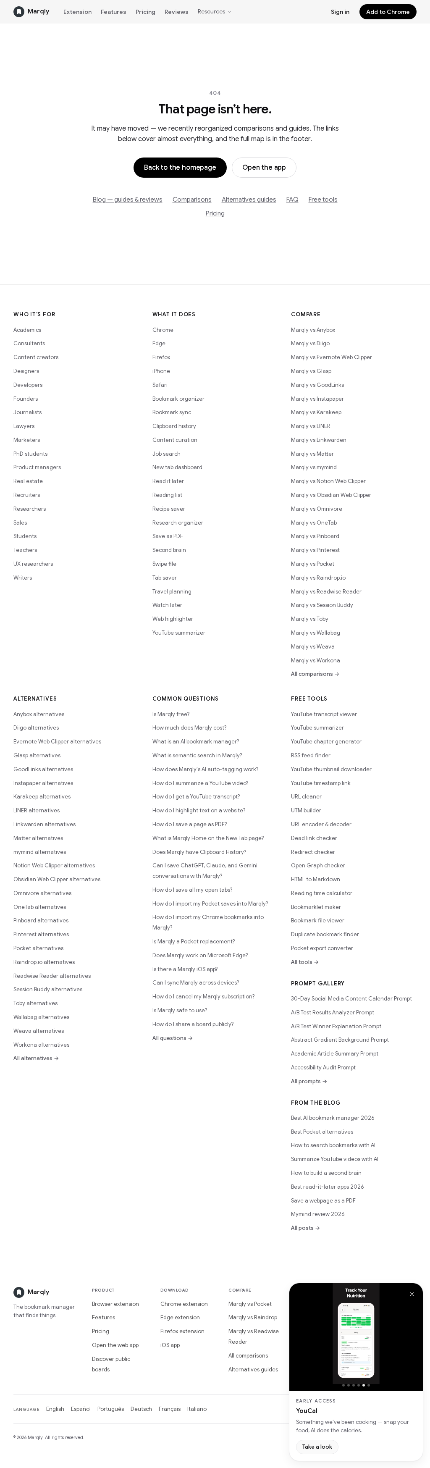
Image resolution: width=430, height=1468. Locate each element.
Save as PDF (167, 536)
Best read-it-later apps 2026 (327, 1186)
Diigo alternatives (36, 727)
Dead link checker (314, 838)
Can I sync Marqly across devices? (195, 982)
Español (81, 1409)
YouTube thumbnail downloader (331, 769)
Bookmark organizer (178, 398)
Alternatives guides (249, 199)
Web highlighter (172, 618)
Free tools (323, 199)
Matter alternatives (38, 838)
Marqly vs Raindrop (252, 1317)
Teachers (25, 550)
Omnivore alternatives (42, 893)
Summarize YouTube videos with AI (334, 1159)
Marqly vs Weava (313, 646)
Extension (77, 12)
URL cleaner (306, 796)
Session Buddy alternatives (47, 989)
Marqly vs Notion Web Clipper (328, 481)
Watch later (167, 605)
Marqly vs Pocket (312, 563)
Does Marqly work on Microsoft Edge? (200, 955)
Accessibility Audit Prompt (323, 1067)
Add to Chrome (388, 12)
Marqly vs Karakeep (316, 412)
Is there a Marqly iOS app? (185, 969)
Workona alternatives (41, 1044)
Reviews (177, 12)
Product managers (37, 467)
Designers (26, 371)
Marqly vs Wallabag (315, 632)
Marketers (26, 440)
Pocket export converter (322, 948)
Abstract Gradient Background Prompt (340, 1039)
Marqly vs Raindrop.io (318, 577)
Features (113, 12)
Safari (160, 385)
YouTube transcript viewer (324, 714)
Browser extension (115, 1304)
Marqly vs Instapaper (317, 398)
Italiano (197, 1409)
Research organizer (177, 522)
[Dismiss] (412, 1294)
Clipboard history (174, 426)
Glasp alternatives (36, 755)
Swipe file (164, 563)
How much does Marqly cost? (189, 727)
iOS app (170, 1345)
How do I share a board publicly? (192, 1024)
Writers (22, 577)
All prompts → (309, 1081)
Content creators (35, 357)
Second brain (169, 550)
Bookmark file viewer (317, 920)
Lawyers (23, 426)
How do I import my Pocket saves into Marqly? (210, 903)
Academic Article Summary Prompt (334, 1053)
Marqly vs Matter (312, 453)
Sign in (340, 12)
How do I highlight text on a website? (198, 810)
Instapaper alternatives (43, 783)
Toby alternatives (35, 1003)
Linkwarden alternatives (44, 824)
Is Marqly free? (170, 714)
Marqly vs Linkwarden (318, 440)
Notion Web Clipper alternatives (54, 865)
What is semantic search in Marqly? (197, 755)
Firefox (161, 357)
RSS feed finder (310, 755)
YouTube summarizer (178, 632)
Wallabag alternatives (41, 1017)
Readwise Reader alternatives (52, 976)
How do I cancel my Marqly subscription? (203, 996)
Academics (27, 330)
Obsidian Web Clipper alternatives (56, 879)
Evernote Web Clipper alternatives (57, 741)
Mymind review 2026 (317, 1214)
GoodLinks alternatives (43, 769)
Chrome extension (184, 1304)
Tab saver (164, 577)
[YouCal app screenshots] (356, 1333)
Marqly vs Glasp (311, 371)
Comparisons (192, 199)
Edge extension (180, 1317)
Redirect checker (313, 852)
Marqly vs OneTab (314, 522)
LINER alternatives (36, 810)
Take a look (317, 1446)
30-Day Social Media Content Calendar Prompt (351, 998)
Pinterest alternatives (41, 934)
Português (110, 1409)
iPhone (161, 371)
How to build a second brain (326, 1173)
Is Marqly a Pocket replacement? (193, 941)
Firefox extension (182, 1331)
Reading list (167, 495)
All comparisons (248, 1355)
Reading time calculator (321, 893)
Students (25, 536)
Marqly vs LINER (310, 426)
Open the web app (115, 1345)
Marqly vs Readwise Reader (326, 591)
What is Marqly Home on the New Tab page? (208, 838)
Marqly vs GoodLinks (317, 385)
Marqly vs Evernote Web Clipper (331, 357)
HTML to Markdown (315, 879)
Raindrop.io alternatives (44, 962)
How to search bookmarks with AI (333, 1145)
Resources (211, 11)
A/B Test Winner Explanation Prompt (336, 1026)
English (55, 1409)
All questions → (172, 1038)
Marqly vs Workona (315, 660)
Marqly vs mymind (314, 467)
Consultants (29, 343)
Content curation (174, 440)
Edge (158, 343)
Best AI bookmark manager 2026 (332, 1117)
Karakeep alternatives (42, 796)
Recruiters (26, 495)
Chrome (162, 330)
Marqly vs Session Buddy (322, 605)
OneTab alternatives (39, 907)
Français (170, 1409)
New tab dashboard (177, 467)
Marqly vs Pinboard (315, 536)
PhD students (30, 453)
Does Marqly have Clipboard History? (199, 852)
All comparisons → (315, 674)
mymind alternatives (39, 852)
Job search (166, 453)
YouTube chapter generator (326, 741)
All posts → (305, 1228)
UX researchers (33, 563)
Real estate (28, 481)
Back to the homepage (180, 167)
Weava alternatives (38, 1031)
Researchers (29, 508)
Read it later (168, 481)
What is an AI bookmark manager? (195, 741)
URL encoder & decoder (321, 824)
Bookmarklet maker (316, 907)
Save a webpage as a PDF (323, 1200)
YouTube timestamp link (321, 783)
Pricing (145, 12)
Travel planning (171, 591)
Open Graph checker (318, 865)
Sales (20, 522)
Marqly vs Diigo (310, 343)
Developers (27, 385)
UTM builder (306, 810)
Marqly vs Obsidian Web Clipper (331, 495)
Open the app (264, 167)
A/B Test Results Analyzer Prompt (332, 1012)
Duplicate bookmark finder (325, 934)
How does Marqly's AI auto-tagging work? (205, 769)
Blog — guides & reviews (128, 199)
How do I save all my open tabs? (192, 889)
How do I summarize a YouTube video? (200, 783)
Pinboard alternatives (40, 920)
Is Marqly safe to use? (179, 1010)
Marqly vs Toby (309, 618)
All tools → (305, 962)
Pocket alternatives (38, 948)
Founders (25, 398)
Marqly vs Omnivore (316, 508)
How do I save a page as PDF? (189, 824)
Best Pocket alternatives (322, 1131)
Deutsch (141, 1409)
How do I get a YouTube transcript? (196, 796)
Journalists (27, 412)
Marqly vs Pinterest (315, 550)
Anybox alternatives (38, 714)
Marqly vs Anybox (313, 330)
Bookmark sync (171, 412)
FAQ (292, 199)
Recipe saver (168, 508)
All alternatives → (36, 1058)
